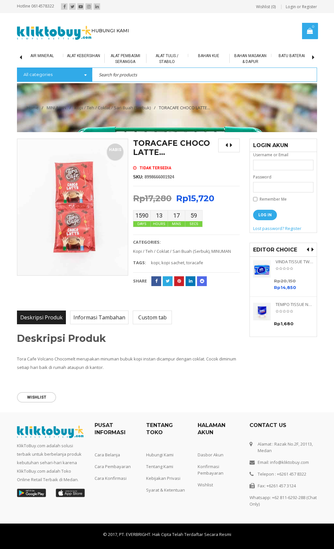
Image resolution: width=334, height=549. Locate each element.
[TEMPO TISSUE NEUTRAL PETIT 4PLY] (264, 311)
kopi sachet (172, 263)
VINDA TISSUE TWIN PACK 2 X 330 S (295, 262)
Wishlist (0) (266, 6)
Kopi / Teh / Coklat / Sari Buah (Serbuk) (112, 108)
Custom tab (152, 317)
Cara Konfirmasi (111, 478)
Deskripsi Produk (41, 317)
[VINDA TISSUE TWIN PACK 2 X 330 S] (264, 269)
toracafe (194, 263)
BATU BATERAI (290, 55)
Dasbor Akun (210, 455)
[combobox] (54, 75)
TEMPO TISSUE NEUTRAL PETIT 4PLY (295, 304)
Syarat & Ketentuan (165, 490)
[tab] (41, 317)
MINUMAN (56, 108)
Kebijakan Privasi (163, 478)
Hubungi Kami (160, 455)
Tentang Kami (159, 466)
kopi (155, 263)
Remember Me (273, 199)
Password (262, 177)
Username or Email (270, 155)
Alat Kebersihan (82, 55)
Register (293, 228)
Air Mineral (41, 55)
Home (32, 108)
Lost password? (268, 228)
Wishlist (205, 485)
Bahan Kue (207, 55)
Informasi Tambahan (99, 317)
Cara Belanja (107, 455)
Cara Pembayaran (113, 466)
